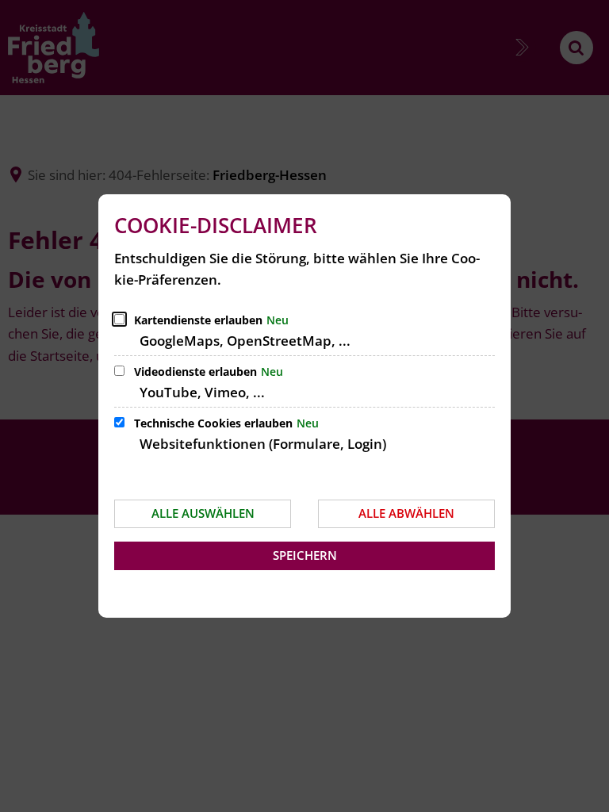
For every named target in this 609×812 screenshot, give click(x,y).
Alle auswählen (203, 513)
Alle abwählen (406, 513)
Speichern (305, 555)
